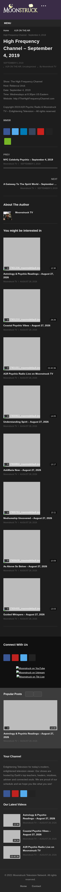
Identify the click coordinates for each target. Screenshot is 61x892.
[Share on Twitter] (15, 131)
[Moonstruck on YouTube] (30, 668)
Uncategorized (29, 66)
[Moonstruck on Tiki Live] (31, 676)
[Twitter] (22, 217)
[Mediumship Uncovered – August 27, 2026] (30, 498)
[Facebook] (16, 217)
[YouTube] (15, 657)
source (7, 119)
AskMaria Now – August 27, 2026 (22, 470)
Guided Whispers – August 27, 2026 (24, 614)
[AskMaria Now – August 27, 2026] (30, 450)
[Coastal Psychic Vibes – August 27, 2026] (30, 305)
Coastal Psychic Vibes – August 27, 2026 (26, 325)
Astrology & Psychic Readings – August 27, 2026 (29, 735)
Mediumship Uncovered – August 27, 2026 (27, 518)
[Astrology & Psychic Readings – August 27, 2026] (30, 254)
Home (23, 886)
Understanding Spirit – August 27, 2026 (26, 421)
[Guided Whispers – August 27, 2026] (30, 594)
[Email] (28, 217)
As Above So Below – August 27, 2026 (25, 566)
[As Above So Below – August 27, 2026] (30, 546)
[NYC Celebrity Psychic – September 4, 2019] (30, 159)
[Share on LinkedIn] (23, 131)
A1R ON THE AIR (13, 66)
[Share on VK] (49, 131)
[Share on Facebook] (6, 131)
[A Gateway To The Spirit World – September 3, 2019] (30, 183)
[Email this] (7, 141)
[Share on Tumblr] (32, 131)
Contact (36, 886)
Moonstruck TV (24, 212)
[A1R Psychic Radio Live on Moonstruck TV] (30, 353)
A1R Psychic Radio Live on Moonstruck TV (28, 373)
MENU (7, 23)
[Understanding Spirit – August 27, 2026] (30, 402)
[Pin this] (40, 131)
